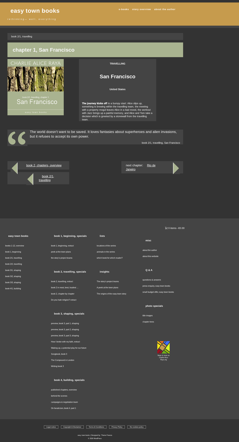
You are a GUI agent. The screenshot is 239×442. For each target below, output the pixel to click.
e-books (124, 9)
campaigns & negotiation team (64, 402)
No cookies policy (137, 427)
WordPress (98, 438)
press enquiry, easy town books (156, 286)
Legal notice (51, 427)
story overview (141, 9)
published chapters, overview (64, 390)
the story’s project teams (61, 258)
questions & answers (152, 280)
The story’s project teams (108, 281)
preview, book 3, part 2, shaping (65, 329)
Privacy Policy (117, 427)
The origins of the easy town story (111, 294)
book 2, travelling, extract (62, 281)
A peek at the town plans (107, 287)
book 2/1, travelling (13, 258)
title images (148, 316)
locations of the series (106, 246)
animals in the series (106, 252)
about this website (150, 256)
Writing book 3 (57, 366)
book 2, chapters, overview (43, 165)
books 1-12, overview (14, 246)
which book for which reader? (110, 258)
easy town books (35, 10)
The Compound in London (62, 360)
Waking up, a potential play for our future (68, 348)
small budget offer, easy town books (158, 292)
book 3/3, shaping (13, 282)
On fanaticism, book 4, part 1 (63, 408)
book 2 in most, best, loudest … (65, 287)
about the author (165, 9)
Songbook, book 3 (59, 354)
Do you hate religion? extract (63, 300)
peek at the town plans (61, 252)
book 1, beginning (13, 252)
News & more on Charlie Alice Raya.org (163, 357)
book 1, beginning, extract (62, 246)
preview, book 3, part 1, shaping (65, 323)
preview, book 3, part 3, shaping (65, 336)
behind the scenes (59, 396)
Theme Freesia (106, 435)
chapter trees (148, 322)
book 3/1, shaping (13, 270)
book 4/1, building (13, 288)
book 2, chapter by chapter (62, 294)
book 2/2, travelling (13, 264)
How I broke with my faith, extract (65, 342)
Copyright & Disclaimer (72, 427)
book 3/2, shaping (13, 276)
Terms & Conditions (96, 427)
